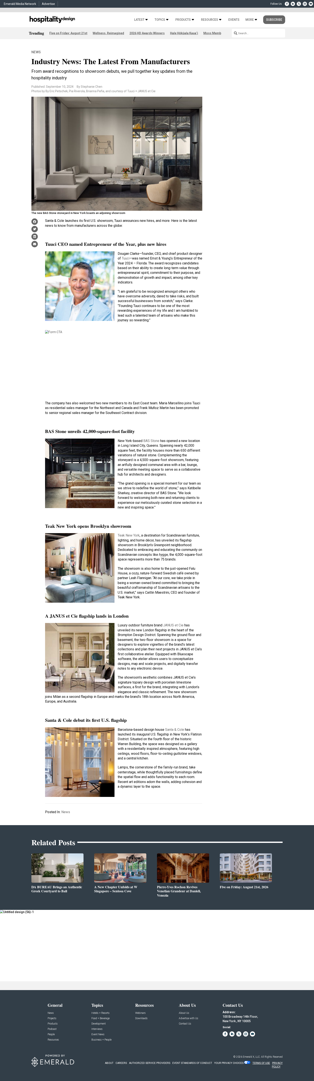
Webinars (140, 1013)
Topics (160, 19)
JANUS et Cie (173, 625)
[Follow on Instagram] (305, 4)
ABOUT (109, 1063)
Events (233, 19)
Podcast (52, 1029)
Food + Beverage (100, 1018)
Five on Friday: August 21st (68, 33)
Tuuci (125, 258)
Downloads (141, 1018)
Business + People (101, 1039)
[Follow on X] (299, 4)
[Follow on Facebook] (287, 4)
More (249, 19)
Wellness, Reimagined (108, 33)
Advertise (48, 3)
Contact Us (185, 1023)
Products (183, 19)
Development (98, 1023)
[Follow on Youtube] (311, 4)
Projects (52, 1018)
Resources (209, 19)
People (51, 1034)
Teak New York (129, 535)
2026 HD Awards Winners (147, 33)
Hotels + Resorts (100, 1013)
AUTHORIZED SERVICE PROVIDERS (149, 1063)
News (36, 52)
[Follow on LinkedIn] (293, 4)
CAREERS (121, 1063)
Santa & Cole (174, 730)
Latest (139, 19)
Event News (97, 1034)
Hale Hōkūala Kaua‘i (184, 33)
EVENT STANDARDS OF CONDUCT (192, 1063)
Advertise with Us (188, 1018)
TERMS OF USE (261, 1063)
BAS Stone (151, 441)
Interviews (97, 1029)
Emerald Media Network (20, 3)
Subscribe (274, 19)
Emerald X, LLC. (251, 1056)
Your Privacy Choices (229, 1063)
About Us (184, 1013)
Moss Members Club (218, 33)
